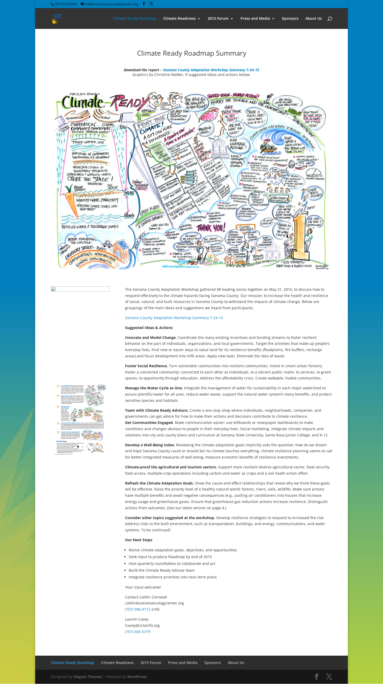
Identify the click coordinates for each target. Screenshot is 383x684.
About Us (313, 19)
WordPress (137, 676)
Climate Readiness (179, 19)
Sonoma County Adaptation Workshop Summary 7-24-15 (211, 69)
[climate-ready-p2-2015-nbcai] (80, 455)
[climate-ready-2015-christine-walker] (191, 270)
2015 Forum (218, 19)
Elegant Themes (87, 676)
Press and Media (255, 19)
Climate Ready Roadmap (134, 19)
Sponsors (290, 19)
